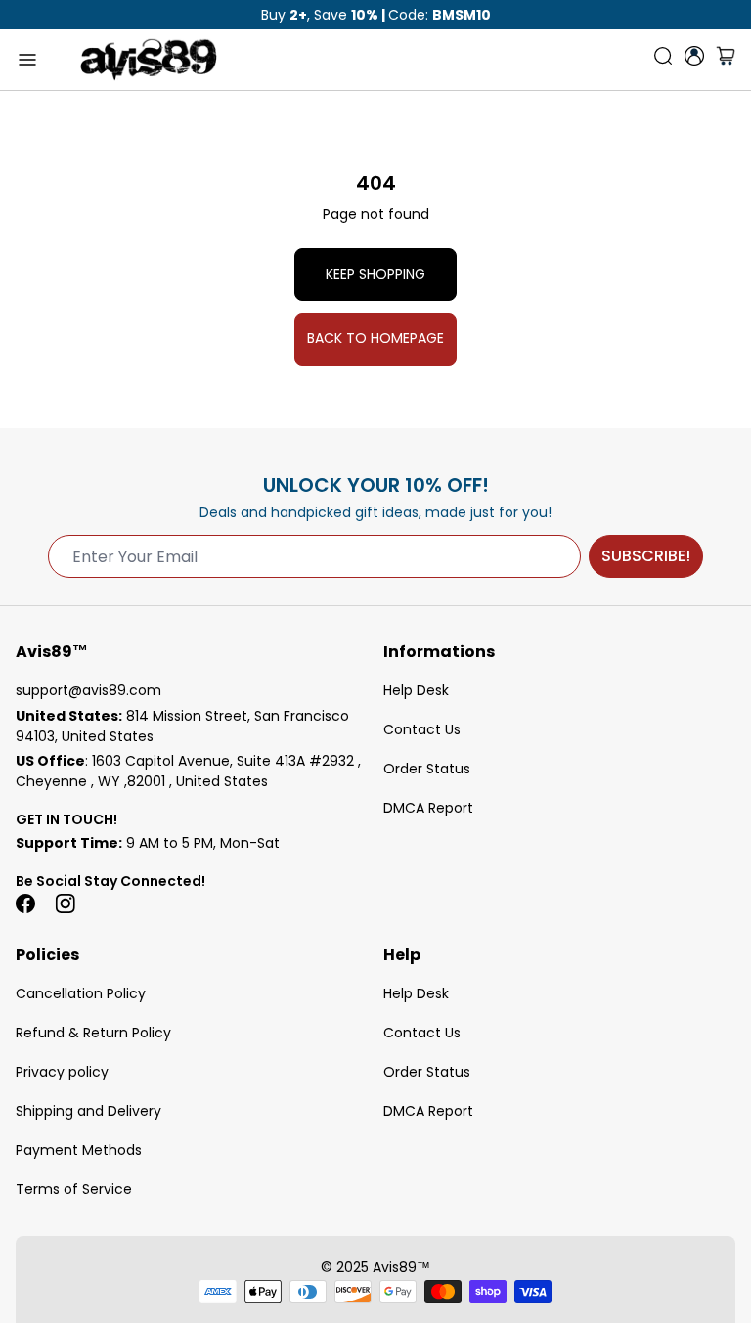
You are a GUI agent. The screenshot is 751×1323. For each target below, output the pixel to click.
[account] (694, 56)
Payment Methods (79, 1150)
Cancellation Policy (81, 993)
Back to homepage (375, 338)
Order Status (426, 768)
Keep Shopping (375, 274)
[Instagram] (64, 903)
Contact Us (422, 729)
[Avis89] (149, 59)
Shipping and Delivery (88, 1111)
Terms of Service (74, 1189)
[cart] (725, 59)
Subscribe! (645, 556)
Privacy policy (62, 1071)
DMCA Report (428, 807)
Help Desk (416, 690)
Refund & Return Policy (93, 1032)
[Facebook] (25, 903)
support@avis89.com (88, 690)
